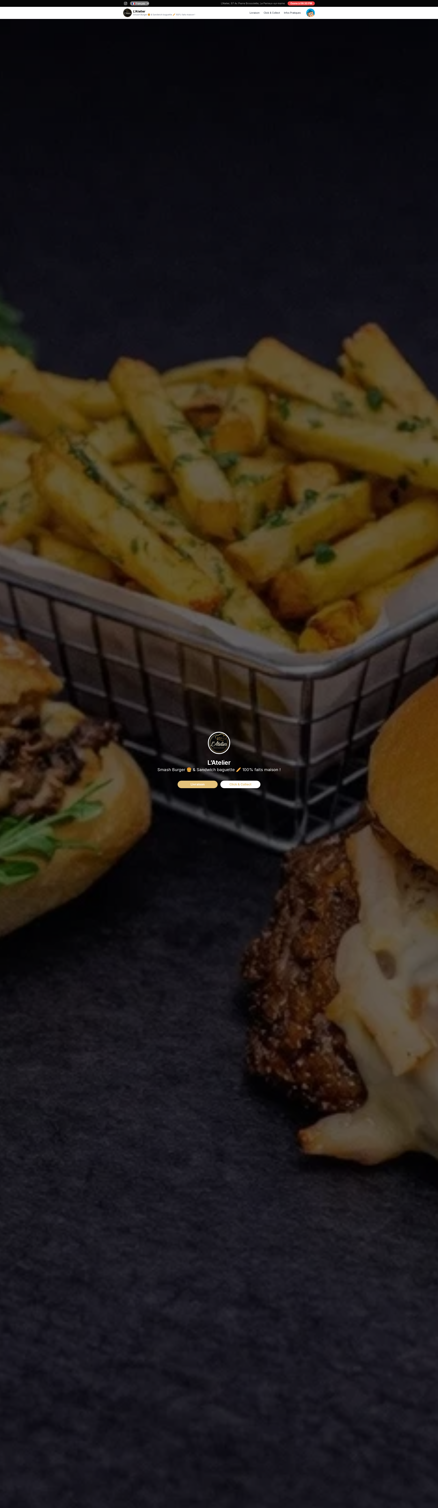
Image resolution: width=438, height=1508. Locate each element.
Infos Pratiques (292, 12)
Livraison (255, 12)
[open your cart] (310, 13)
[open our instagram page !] (125, 3)
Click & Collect (272, 12)
